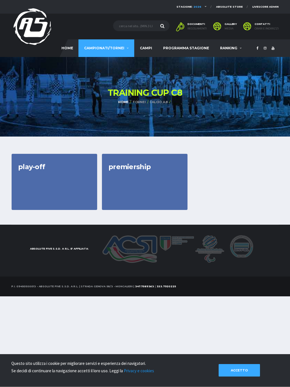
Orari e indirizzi (267, 28)
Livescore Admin (265, 6)
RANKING (228, 48)
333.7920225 (166, 286)
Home (123, 102)
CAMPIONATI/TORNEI (104, 48)
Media (229, 28)
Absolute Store (229, 6)
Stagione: (188, 6)
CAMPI (146, 48)
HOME (67, 48)
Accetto (239, 370)
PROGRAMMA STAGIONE (186, 48)
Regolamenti (197, 28)
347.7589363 (144, 286)
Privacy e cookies (139, 370)
